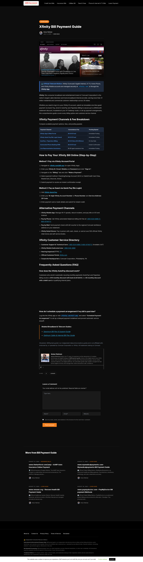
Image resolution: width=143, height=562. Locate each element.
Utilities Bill (72, 3)
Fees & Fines (82, 3)
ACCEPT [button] (112, 559)
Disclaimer (66, 533)
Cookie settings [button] (102, 559)
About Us (26, 533)
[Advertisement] (71, 295)
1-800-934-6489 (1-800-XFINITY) (80, 244)
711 (60, 251)
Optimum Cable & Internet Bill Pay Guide (59, 335)
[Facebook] (41, 367)
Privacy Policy (44, 533)
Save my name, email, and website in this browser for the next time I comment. (67, 419)
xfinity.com (63, 255)
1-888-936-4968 (69, 248)
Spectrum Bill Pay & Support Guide (56, 332)
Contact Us (34, 533)
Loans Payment (113, 3)
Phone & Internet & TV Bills (97, 3)
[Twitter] (43, 367)
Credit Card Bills (49, 3)
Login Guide (44, 21)
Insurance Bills (61, 3)
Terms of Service (56, 533)
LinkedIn (53, 373)
